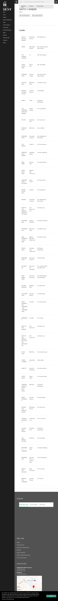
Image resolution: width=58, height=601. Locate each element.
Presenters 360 (6, 37)
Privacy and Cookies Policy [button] (8, 599)
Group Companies (21, 552)
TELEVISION (33, 504)
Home (4, 12)
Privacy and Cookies (21, 557)
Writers (4, 42)
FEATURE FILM (23, 504)
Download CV (25, 15)
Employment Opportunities (23, 547)
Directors (5, 35)
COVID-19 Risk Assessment (23, 555)
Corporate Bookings (7, 30)
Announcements (20, 545)
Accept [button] (51, 596)
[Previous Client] (16, 2)
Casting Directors (6, 25)
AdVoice (4, 17)
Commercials (5, 27)
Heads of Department (7, 19)
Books (4, 22)
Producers (5, 40)
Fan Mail (19, 550)
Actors (4, 14)
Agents (18, 542)
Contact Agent (38, 15)
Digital (4, 32)
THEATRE (42, 504)
